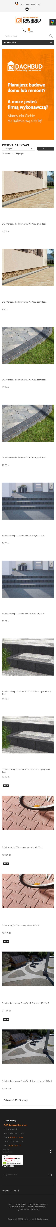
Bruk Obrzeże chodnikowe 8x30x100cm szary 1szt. (24, 380)
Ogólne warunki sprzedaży (28, 1209)
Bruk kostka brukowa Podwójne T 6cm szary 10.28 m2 (25, 1003)
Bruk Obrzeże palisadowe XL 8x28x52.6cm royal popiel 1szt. (26, 770)
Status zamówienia (37, 1204)
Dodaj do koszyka (50, 220)
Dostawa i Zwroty (16, 1206)
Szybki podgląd (50, 164)
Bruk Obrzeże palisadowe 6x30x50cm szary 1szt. (23, 613)
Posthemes (27, 1219)
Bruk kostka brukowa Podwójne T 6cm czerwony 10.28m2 (27, 1081)
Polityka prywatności (36, 1206)
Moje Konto (21, 1204)
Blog (10, 1204)
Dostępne (18, 148)
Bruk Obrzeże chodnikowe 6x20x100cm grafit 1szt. (24, 224)
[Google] (15, 1191)
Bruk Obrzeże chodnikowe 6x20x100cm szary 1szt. (24, 302)
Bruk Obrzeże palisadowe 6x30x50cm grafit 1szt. (23, 535)
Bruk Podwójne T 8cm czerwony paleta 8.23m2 (22, 847)
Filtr (45, 148)
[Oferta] (28, 94)
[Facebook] (18, 1191)
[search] (50, 36)
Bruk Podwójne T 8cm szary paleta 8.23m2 (20, 925)
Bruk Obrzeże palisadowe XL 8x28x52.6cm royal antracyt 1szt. (26, 692)
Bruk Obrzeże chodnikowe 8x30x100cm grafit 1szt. (24, 457)
